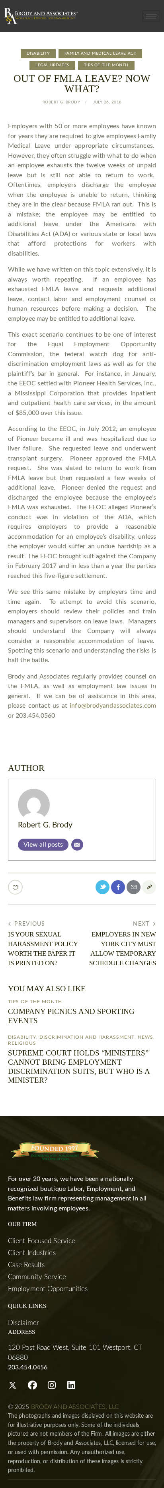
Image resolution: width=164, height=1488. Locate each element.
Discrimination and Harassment (87, 1037)
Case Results (26, 1265)
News (145, 1037)
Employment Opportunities (48, 1289)
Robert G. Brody (45, 825)
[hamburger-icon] (151, 16)
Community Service (37, 1277)
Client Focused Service (41, 1241)
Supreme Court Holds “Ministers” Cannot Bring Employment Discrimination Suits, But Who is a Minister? (79, 1066)
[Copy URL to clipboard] (149, 887)
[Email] (77, 845)
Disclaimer (23, 1322)
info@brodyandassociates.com (113, 705)
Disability (38, 54)
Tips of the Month (106, 65)
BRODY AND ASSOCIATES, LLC (75, 1407)
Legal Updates (52, 65)
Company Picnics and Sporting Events (71, 1016)
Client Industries (32, 1253)
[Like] (16, 887)
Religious (22, 1043)
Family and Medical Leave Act (100, 54)
